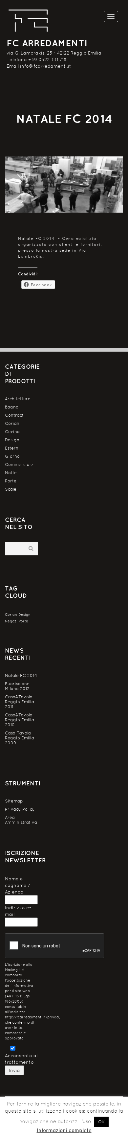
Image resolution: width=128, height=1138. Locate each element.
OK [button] (101, 1121)
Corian (12, 423)
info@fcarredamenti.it (45, 66)
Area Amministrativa (21, 820)
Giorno (12, 456)
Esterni (12, 448)
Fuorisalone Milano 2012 (17, 686)
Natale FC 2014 (21, 675)
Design (12, 439)
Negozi (11, 621)
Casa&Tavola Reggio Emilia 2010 (19, 719)
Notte (11, 472)
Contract (14, 415)
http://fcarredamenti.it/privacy (32, 1017)
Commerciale (19, 464)
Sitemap (14, 801)
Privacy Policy (20, 809)
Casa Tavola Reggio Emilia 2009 (19, 738)
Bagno (11, 407)
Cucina (12, 431)
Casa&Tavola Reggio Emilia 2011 (19, 701)
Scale (10, 489)
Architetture (18, 398)
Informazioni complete (64, 1130)
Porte (10, 480)
